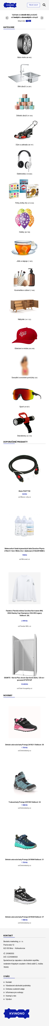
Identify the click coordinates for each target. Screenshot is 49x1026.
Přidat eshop (33, 5)
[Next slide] (42, 18)
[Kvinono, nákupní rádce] (24, 21)
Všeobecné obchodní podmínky (18, 985)
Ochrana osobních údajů (15, 989)
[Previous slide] (7, 18)
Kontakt (9, 982)
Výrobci (9, 999)
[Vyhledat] (44, 6)
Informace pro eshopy (14, 992)
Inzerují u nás (11, 996)
